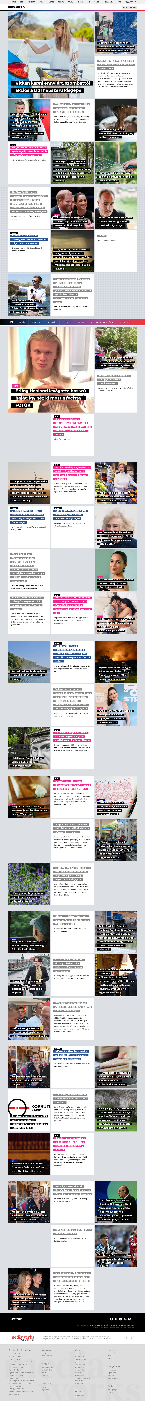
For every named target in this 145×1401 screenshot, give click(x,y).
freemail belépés (129, 7)
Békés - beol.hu (14, 1359)
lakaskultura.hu (80, 1359)
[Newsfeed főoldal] (16, 1319)
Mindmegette (31, 2)
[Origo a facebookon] (111, 1319)
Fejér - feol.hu (14, 1370)
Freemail (61, 2)
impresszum (122, 1325)
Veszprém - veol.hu (49, 1353)
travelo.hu (78, 1373)
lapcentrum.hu (113, 1378)
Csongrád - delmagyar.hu (18, 1364)
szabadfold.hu (47, 1370)
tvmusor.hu (79, 1383)
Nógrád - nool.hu (15, 1386)
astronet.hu (79, 1354)
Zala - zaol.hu (47, 1355)
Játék (119, 2)
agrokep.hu (46, 1390)
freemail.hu (112, 1370)
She (88, 2)
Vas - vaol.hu (46, 1350)
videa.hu (111, 1375)
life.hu (110, 1355)
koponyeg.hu (112, 1373)
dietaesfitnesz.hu (81, 1375)
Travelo (71, 2)
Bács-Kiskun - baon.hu (17, 1354)
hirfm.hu (111, 1392)
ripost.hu (111, 1350)
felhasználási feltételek (99, 1325)
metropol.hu (112, 1353)
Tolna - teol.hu (14, 1394)
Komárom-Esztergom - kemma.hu (21, 1383)
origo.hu (45, 1375)
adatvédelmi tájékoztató (84, 1325)
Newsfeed (51, 2)
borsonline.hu (80, 1395)
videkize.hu (79, 1381)
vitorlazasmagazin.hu (82, 1378)
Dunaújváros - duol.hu (17, 1367)
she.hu (110, 1358)
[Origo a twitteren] (116, 1319)
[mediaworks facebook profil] (126, 1338)
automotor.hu (79, 1356)
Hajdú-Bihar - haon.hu (17, 1375)
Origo (14, 2)
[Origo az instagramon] (120, 1319)
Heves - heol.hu (14, 1378)
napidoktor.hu (80, 1367)
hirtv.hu (44, 1373)
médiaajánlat (130, 1325)
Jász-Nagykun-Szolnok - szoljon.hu (21, 1381)
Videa (41, 2)
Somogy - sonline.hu (16, 1389)
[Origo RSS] (129, 1319)
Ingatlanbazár (108, 2)
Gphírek (80, 2)
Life (21, 2)
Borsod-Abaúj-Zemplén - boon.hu (21, 1362)
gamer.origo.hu (80, 1362)
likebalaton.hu (80, 1364)
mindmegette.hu (80, 1370)
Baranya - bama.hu (16, 1356)
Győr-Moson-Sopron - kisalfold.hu (21, 1373)
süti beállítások (112, 1325)
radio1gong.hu (113, 1390)
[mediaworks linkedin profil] (132, 1338)
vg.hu (44, 1387)
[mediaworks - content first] (22, 1338)
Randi (97, 2)
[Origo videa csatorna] (125, 1319)
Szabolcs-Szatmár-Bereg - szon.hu (21, 1391)
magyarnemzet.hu (48, 1367)
